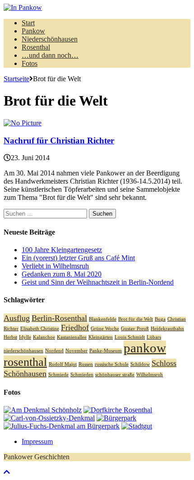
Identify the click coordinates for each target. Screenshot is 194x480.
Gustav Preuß (135, 328)
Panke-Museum (105, 350)
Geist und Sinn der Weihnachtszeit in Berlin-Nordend (98, 282)
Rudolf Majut (63, 364)
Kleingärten (100, 337)
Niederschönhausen (50, 39)
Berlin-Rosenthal (59, 318)
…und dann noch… (50, 55)
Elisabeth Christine (39, 328)
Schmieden (81, 374)
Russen (86, 364)
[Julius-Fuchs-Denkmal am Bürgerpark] (62, 426)
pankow (145, 348)
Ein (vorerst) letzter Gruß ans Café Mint (78, 258)
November (76, 350)
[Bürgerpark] (116, 418)
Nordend (54, 350)
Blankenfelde (102, 319)
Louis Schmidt (130, 337)
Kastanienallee (72, 337)
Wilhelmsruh (149, 374)
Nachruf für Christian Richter (59, 140)
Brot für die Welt (135, 319)
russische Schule (112, 364)
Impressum (37, 441)
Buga (160, 319)
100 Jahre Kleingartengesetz (62, 250)
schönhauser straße (114, 374)
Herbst (10, 337)
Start (28, 23)
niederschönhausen (23, 350)
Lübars (154, 337)
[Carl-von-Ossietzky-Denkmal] (49, 418)
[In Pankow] (97, 8)
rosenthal (25, 362)
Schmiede (58, 374)
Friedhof (75, 327)
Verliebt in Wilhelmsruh (55, 266)
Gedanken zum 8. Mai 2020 (62, 274)
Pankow (33, 31)
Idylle (25, 337)
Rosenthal (36, 47)
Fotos (29, 63)
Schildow (140, 364)
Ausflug (17, 318)
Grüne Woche (105, 328)
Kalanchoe (44, 337)
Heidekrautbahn (167, 328)
